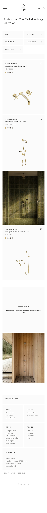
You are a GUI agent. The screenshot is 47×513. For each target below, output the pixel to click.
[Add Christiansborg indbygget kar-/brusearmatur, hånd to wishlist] (41, 229)
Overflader (9, 415)
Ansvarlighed (10, 418)
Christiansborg (15, 65)
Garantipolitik (10, 443)
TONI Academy (32, 415)
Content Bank (31, 413)
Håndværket (10, 413)
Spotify (29, 438)
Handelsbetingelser (12, 438)
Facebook (30, 435)
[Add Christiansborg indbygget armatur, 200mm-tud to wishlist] (41, 63)
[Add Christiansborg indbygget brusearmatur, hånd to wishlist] (41, 119)
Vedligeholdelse (11, 430)
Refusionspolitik (11, 435)
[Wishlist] (39, 8)
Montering (9, 433)
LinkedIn (30, 430)
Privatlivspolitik (10, 440)
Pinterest (30, 433)
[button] (6, 9)
